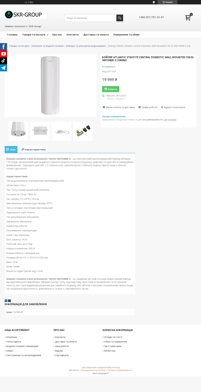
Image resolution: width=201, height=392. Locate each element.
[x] (9, 301)
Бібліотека (109, 350)
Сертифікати (62, 355)
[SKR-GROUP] (26, 14)
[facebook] (6, 301)
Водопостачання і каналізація (22, 346)
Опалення (11, 337)
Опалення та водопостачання (47, 46)
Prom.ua (116, 367)
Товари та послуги (33, 34)
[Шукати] (119, 18)
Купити (112, 89)
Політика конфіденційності (119, 370)
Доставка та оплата (96, 34)
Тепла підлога (13, 341)
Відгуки (59, 350)
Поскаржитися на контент (93, 370)
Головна (12, 34)
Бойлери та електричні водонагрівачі (86, 46)
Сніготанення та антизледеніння (23, 355)
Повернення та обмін (126, 34)
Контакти (73, 34)
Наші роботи (62, 346)
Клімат (10, 350)
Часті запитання (112, 346)
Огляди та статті (113, 337)
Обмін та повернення (115, 341)
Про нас (57, 34)
